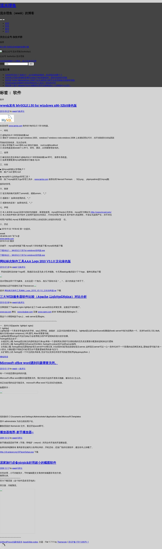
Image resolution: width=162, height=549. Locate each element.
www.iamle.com (15, 126)
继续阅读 (4, 357)
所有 (7, 26)
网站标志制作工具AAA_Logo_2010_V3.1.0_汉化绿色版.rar (30, 290)
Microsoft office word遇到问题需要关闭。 (29, 363)
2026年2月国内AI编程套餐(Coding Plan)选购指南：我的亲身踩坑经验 (36, 77)
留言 (7, 29)
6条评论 (20, 302)
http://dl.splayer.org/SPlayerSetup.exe (17, 452)
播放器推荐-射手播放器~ (17, 432)
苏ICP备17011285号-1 (78, 542)
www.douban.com (25, 312)
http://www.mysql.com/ (101, 212)
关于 (7, 31)
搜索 (2, 64)
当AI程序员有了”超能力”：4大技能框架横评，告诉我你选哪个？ (33, 75)
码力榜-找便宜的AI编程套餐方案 (14, 47)
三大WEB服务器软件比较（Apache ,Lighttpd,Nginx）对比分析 (43, 297)
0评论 (19, 438)
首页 (7, 23)
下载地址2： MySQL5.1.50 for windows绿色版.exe (22, 255)
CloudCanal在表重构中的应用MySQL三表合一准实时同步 (30, 83)
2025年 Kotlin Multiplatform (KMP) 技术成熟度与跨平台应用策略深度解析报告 (40, 80)
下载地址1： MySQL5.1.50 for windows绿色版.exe (22, 250)
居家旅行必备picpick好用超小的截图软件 (28, 462)
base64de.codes (30, 542)
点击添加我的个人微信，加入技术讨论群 (18, 61)
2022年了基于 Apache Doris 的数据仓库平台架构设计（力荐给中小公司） (38, 85)
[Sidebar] (1, 19)
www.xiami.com (45, 312)
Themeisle (62, 542)
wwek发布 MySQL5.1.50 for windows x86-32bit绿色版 (38, 105)
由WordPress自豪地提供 (11, 542)
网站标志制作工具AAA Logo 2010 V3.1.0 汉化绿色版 (35, 261)
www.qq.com (5, 312)
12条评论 (21, 267)
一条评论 (21, 368)
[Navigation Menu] (4, 19)
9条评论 (20, 111)
